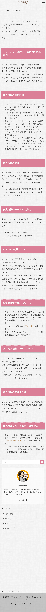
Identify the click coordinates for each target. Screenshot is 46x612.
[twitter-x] (19, 500)
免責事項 (6, 597)
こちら (8, 378)
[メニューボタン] (43, 2)
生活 (6, 523)
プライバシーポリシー (17, 597)
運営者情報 (29, 597)
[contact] (26, 500)
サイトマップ (23, 600)
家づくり (8, 519)
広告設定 (29, 326)
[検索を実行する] (42, 462)
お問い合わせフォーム (14, 440)
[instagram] (23, 500)
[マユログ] (23, 2)
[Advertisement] (23, 557)
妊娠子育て (9, 514)
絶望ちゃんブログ (11, 528)
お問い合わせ (38, 597)
